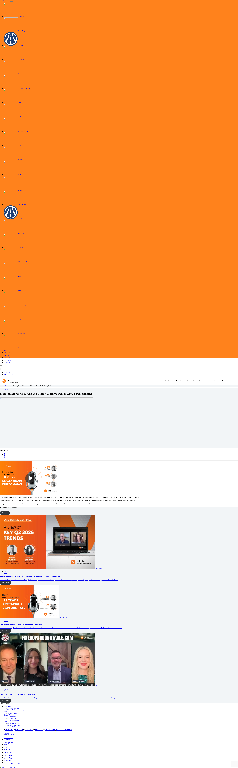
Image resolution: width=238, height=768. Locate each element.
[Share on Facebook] (4, 456)
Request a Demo (8, 374)
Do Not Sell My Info (10, 759)
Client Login (7, 357)
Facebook (29, 730)
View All (4, 513)
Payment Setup (8, 760)
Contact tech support (13, 723)
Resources (225, 381)
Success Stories (198, 381)
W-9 (5, 762)
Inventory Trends (182, 381)
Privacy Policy (8, 757)
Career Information (13, 720)
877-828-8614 (8, 360)
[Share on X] (4, 458)
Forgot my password (13, 725)
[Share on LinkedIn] (4, 454)
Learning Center (8, 743)
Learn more (7, 706)
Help (5, 351)
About (236, 381)
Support (6, 721)
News (5, 747)
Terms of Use (8, 755)
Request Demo (8, 752)
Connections (212, 381)
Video (5, 573)
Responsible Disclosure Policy (13, 764)
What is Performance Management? (17, 710)
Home (2, 386)
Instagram (50, 730)
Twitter (19, 730)
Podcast (6, 389)
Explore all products (13, 708)
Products (168, 381)
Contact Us (7, 362)
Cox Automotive (5, 1)
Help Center (11, 727)
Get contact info (12, 718)
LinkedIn (9, 730)
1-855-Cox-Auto (9, 352)
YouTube (39, 730)
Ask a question (11, 716)
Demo (5, 711)
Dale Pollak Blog (64, 730)
